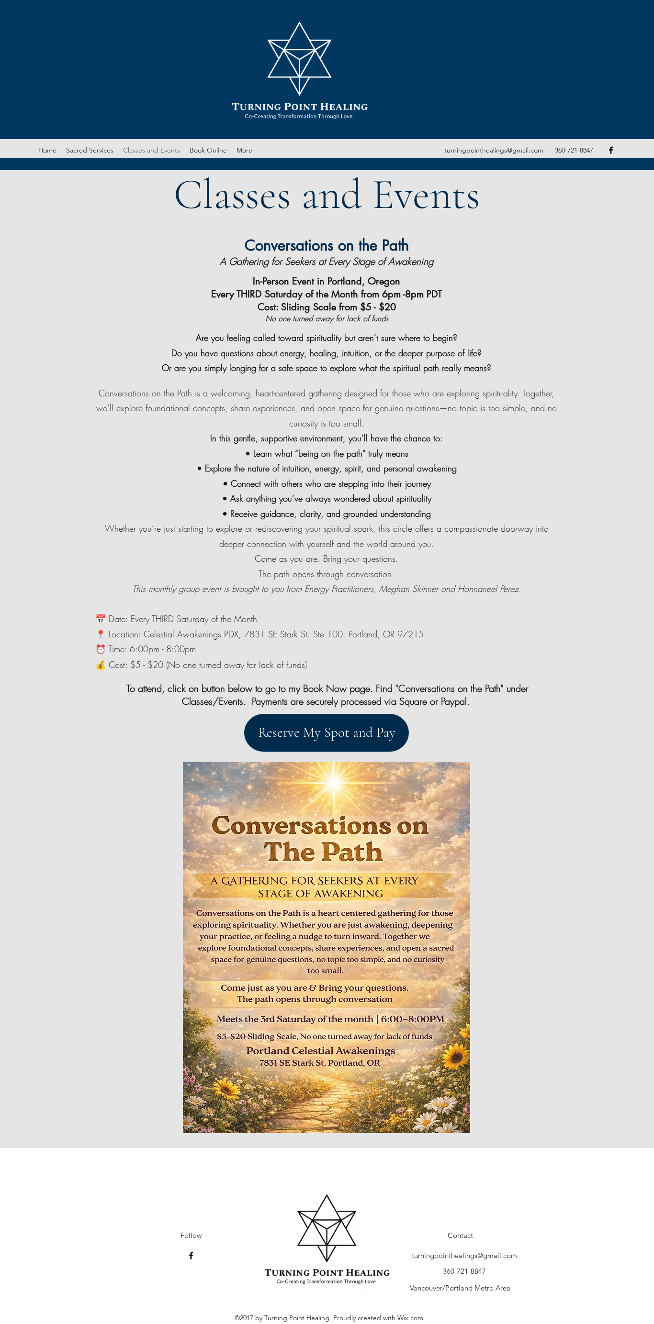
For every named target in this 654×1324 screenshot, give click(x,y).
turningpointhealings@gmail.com (493, 150)
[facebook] (611, 150)
